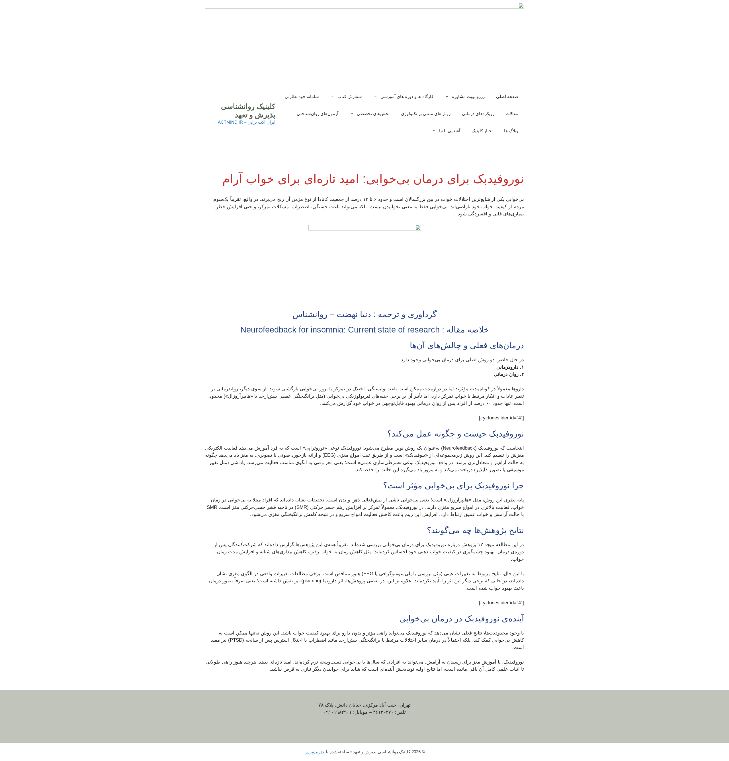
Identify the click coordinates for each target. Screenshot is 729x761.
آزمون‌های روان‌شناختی (317, 113)
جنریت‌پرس (314, 751)
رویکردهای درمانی (478, 113)
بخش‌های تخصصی (373, 113)
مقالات (512, 113)
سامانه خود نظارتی (302, 96)
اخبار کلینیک (482, 130)
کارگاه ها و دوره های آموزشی (406, 96)
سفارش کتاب (349, 96)
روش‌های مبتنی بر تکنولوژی (425, 113)
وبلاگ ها (511, 130)
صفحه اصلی (507, 96)
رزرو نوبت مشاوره (468, 96)
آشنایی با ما (449, 130)
